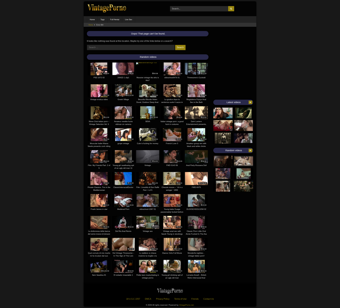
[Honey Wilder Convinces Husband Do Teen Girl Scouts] (223, 186)
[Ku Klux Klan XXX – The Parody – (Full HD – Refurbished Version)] (223, 161)
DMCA (148, 299)
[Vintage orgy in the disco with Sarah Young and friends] (223, 173)
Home (92, 19)
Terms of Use (180, 299)
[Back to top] (332, 300)
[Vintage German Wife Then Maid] (243, 173)
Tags (103, 19)
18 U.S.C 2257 (133, 299)
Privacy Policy (162, 299)
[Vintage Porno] (107, 9)
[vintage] (243, 138)
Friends (195, 299)
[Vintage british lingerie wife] (243, 161)
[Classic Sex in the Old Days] (243, 113)
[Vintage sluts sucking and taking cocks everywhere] (243, 125)
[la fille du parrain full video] (243, 186)
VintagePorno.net (186, 305)
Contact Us (208, 299)
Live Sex (128, 19)
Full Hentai (114, 19)
